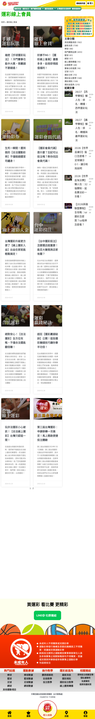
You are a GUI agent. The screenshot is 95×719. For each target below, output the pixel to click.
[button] (80, 3)
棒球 (67, 48)
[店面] (66, 713)
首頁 (3, 22)
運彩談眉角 (49, 9)
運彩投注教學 (70, 78)
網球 (67, 58)
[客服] (85, 713)
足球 (67, 71)
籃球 (67, 55)
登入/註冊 (47, 715)
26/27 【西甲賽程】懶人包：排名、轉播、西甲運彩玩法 (81, 102)
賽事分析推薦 (70, 68)
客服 (85, 716)
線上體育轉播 (70, 62)
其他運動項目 (70, 42)
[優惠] (28, 713)
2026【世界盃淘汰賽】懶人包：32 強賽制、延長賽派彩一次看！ (81, 186)
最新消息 (17, 9)
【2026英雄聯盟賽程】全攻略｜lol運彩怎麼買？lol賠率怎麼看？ (81, 214)
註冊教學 (68, 65)
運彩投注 (26, 9)
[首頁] (9, 713)
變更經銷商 (76, 9)
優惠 (28, 716)
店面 (67, 716)
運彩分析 (68, 75)
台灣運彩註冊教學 (64, 9)
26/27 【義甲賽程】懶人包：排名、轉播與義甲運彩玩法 (81, 130)
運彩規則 (68, 81)
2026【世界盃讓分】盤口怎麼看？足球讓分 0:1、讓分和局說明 (81, 158)
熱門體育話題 (36, 9)
